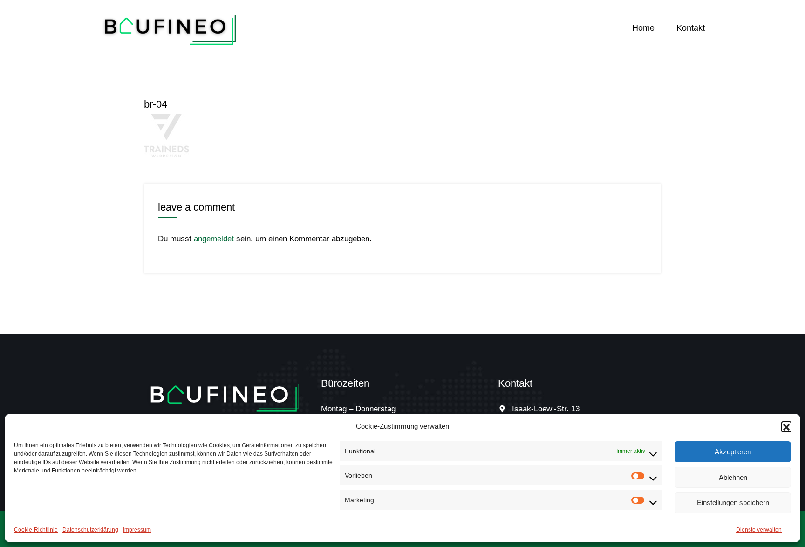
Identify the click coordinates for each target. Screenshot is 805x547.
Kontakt (690, 28)
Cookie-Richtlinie (36, 529)
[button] (786, 426)
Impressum (137, 529)
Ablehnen (733, 477)
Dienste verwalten (759, 529)
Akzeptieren (733, 451)
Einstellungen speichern (733, 502)
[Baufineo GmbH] (170, 28)
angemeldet (214, 238)
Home (643, 28)
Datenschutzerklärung (90, 529)
